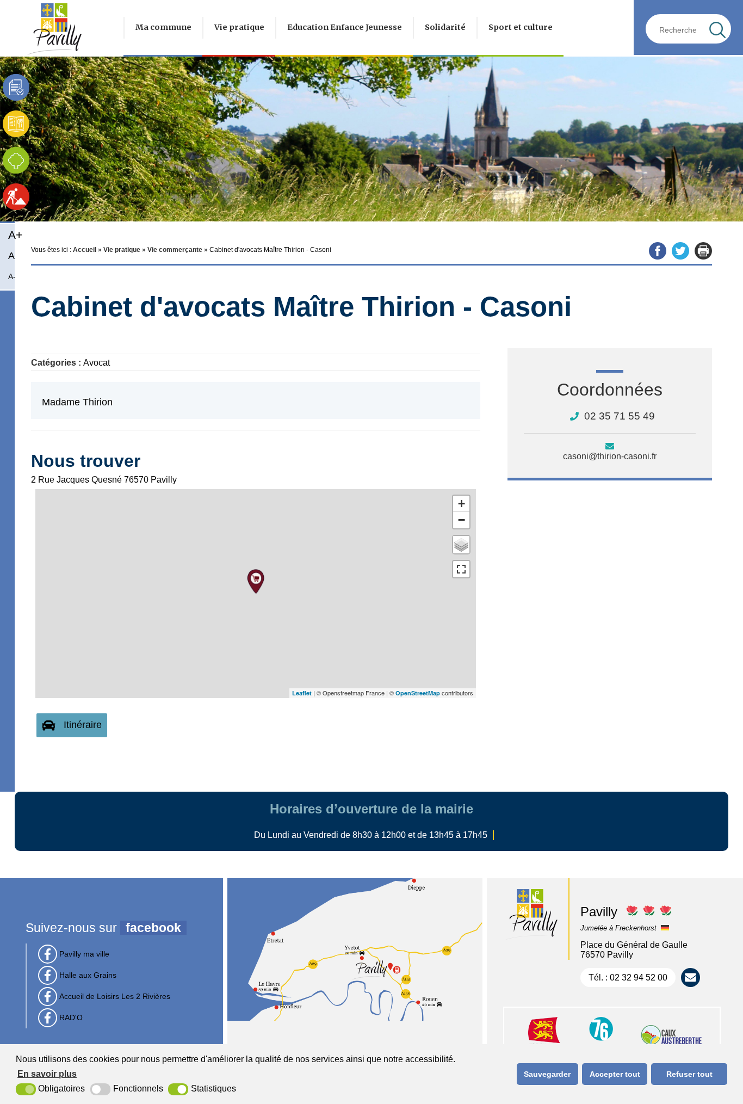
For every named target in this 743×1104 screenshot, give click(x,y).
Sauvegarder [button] (547, 1074)
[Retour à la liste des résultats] (663, 306)
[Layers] (461, 544)
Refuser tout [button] (689, 1074)
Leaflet (302, 693)
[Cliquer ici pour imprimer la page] (703, 251)
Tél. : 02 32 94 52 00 (628, 977)
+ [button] (461, 503)
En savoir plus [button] (47, 1073)
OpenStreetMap (417, 693)
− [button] (461, 520)
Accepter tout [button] (615, 1074)
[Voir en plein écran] (461, 569)
